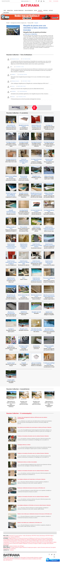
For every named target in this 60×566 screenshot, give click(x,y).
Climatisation (6, 542)
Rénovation (39, 542)
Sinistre (12, 539)
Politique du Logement (25, 539)
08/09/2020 (23, 399)
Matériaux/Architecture (34, 538)
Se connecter (12, 548)
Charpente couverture (28, 543)
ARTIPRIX (12, 558)
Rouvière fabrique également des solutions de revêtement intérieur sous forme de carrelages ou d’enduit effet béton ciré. (34, 465)
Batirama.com (10, 557)
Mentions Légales (38, 557)
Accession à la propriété (20, 542)
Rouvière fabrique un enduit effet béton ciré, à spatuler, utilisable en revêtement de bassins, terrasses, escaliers (34, 491)
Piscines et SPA (30, 22)
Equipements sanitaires (36, 539)
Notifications (18, 558)
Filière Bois (17, 539)
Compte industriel (23, 547)
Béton (38, 540)
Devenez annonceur (45, 547)
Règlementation (12, 538)
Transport (30, 540)
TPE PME (12, 542)
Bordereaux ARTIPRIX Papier (46, 535)
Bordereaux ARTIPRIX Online (32, 535)
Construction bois (8, 543)
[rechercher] (30, 1)
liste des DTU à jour (13, 535)
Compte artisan (14, 547)
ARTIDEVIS (6, 558)
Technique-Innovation (22, 540)
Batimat (50, 540)
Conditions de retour (36, 558)
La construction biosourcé (23, 538)
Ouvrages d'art (45, 543)
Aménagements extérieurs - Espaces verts (18, 22)
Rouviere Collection (31, 34)
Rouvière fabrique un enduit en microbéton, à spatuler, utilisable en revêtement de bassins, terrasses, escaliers (34, 517)
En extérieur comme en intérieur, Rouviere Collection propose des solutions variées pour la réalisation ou (34, 474)
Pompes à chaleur (37, 543)
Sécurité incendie (44, 540)
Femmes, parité (44, 538)
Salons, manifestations (48, 539)
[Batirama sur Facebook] (36, 1)
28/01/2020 (36, 399)
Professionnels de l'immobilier (10, 540)
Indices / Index (22, 535)
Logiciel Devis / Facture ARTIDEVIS (11, 537)
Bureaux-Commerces (31, 542)
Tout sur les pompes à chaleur (49, 542)
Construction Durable (17, 543)
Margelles (36, 22)
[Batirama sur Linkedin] (44, 1)
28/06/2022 (11, 399)
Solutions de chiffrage (18, 546)
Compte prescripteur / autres (33, 547)
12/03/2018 (49, 399)
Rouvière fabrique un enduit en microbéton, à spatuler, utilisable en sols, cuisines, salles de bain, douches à (34, 525)
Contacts (12, 550)
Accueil (7, 22)
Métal (34, 540)
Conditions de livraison (26, 558)
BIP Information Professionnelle (26, 557)
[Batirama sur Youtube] (41, 1)
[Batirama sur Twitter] (39, 1)
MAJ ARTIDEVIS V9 (7, 560)
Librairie (11, 546)
